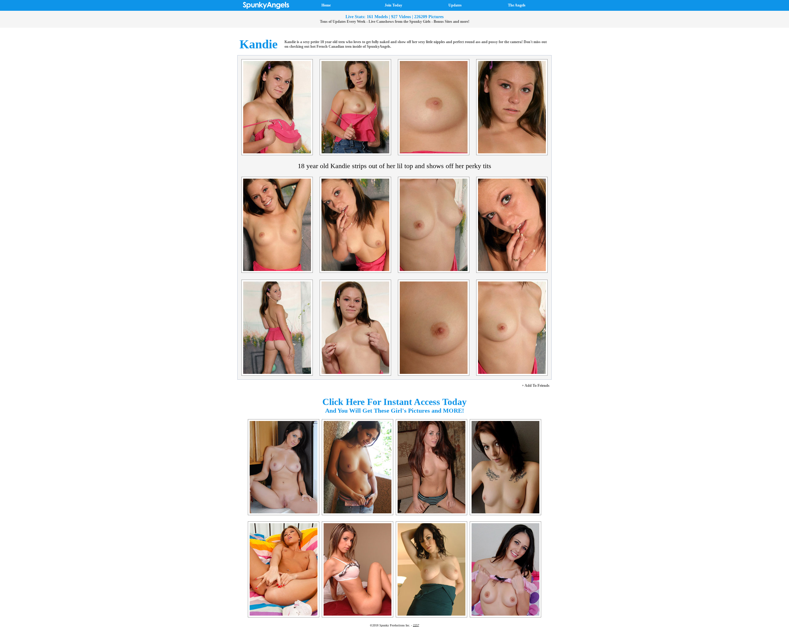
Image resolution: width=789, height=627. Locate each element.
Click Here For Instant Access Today (394, 402)
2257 (416, 625)
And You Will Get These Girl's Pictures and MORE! (394, 410)
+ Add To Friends (536, 385)
